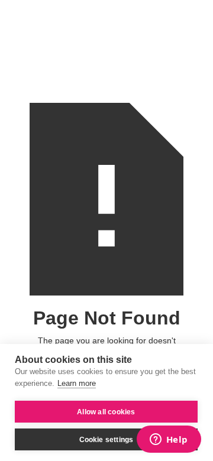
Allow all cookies (106, 412)
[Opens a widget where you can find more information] (168, 440)
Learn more (76, 383)
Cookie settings (106, 440)
